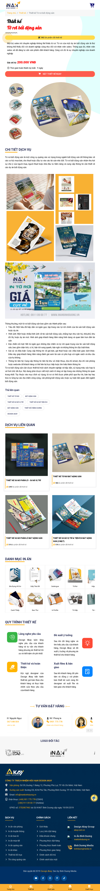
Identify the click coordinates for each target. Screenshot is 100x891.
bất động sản (30, 396)
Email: (23, 794)
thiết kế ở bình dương (33, 408)
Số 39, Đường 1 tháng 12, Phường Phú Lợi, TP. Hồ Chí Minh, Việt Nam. (46, 785)
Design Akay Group (84, 826)
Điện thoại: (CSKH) (25, 799)
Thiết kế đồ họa (15, 855)
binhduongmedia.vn (83, 849)
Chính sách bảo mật (48, 859)
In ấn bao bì (13, 836)
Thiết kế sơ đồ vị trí (15, 402)
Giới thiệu (43, 826)
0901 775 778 (12, 721)
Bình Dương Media (83, 845)
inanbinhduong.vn (82, 839)
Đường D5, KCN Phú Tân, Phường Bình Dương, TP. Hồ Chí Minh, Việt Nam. (50, 790)
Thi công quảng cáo (17, 859)
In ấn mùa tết (14, 840)
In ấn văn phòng (15, 826)
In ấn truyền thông (16, 831)
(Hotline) (24, 802)
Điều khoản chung (47, 836)
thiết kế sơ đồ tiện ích (38, 402)
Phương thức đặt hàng (49, 840)
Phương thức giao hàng (49, 850)
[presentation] (88, 730)
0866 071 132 (55, 721)
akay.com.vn (79, 830)
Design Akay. (46, 871)
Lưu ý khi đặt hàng (47, 831)
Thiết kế (22, 13)
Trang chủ (11, 13)
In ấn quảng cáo (15, 845)
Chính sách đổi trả (47, 855)
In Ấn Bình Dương (83, 836)
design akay (12, 414)
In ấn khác (12, 850)
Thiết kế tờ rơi (13, 396)
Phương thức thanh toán (50, 845)
